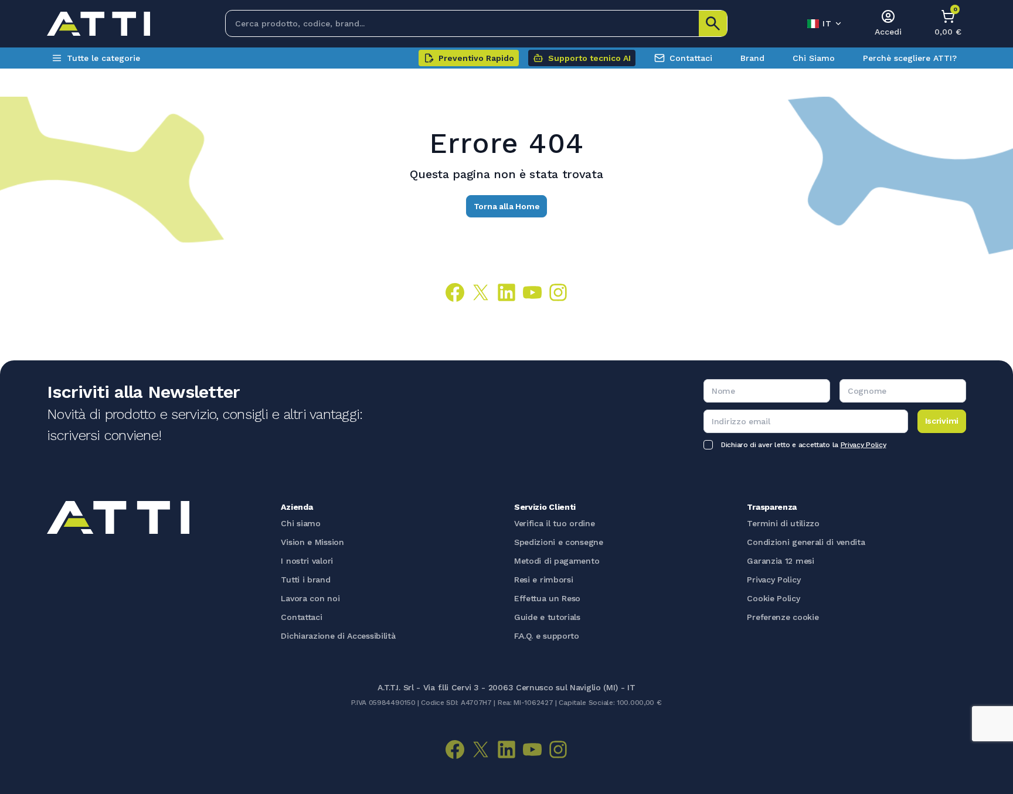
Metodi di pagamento (556, 560)
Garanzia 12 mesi (780, 560)
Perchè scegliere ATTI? (910, 58)
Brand (752, 58)
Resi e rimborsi (543, 579)
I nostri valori (307, 560)
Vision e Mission (312, 542)
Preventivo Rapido (476, 58)
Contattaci (690, 58)
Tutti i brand (305, 579)
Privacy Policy (863, 445)
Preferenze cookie (782, 617)
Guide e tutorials (547, 617)
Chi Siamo (814, 58)
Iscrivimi (941, 420)
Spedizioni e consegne (558, 542)
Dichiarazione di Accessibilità (338, 635)
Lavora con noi (310, 598)
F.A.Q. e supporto (546, 635)
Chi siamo (300, 523)
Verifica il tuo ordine (554, 523)
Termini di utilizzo (783, 523)
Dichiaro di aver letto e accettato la (803, 445)
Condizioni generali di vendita (806, 542)
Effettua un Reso (547, 598)
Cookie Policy (773, 598)
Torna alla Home (507, 206)
